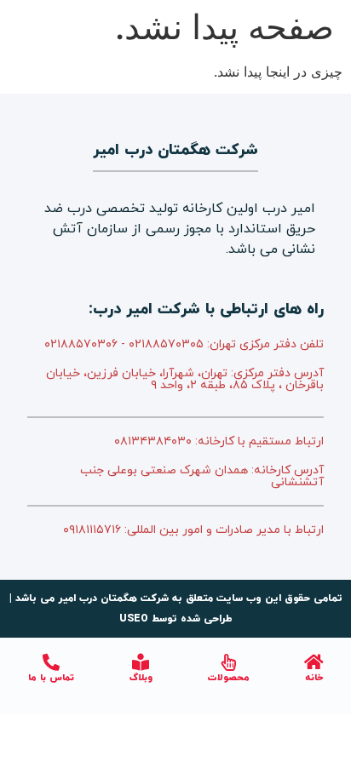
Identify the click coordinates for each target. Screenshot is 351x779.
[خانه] (314, 662)
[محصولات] (229, 662)
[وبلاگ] (140, 662)
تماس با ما (51, 677)
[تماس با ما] (51, 662)
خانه (314, 677)
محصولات (229, 677)
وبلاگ (140, 677)
